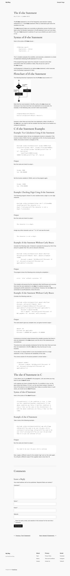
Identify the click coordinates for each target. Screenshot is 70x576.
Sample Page (60, 2)
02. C (28, 16)
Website (16, 514)
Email (16, 507)
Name (16, 501)
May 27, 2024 (17, 16)
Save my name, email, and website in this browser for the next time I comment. (34, 521)
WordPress (14, 569)
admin (24, 16)
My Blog (8, 2)
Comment (17, 485)
